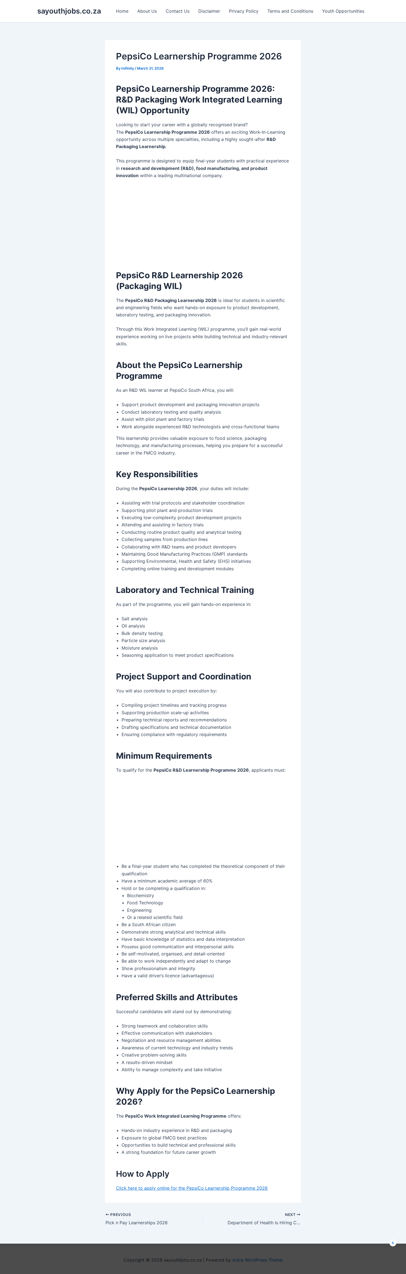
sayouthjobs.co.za (69, 11)
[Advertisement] (158, 220)
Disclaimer (209, 11)
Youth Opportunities (343, 11)
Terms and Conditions (290, 11)
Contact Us (177, 11)
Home (122, 11)
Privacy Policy (244, 11)
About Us (147, 11)
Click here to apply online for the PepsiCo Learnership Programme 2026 (192, 1188)
